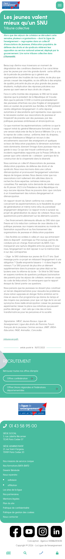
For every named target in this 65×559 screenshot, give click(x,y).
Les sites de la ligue (12, 489)
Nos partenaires (11, 494)
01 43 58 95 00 (23, 425)
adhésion (12, 480)
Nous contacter (10, 517)
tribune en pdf (11, 339)
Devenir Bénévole (11, 470)
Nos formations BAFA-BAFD (16, 465)
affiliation (12, 485)
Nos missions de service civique (18, 461)
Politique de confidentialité (16, 507)
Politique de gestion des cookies (18, 512)
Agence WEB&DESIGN (51, 541)
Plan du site (8, 503)
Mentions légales (11, 498)
